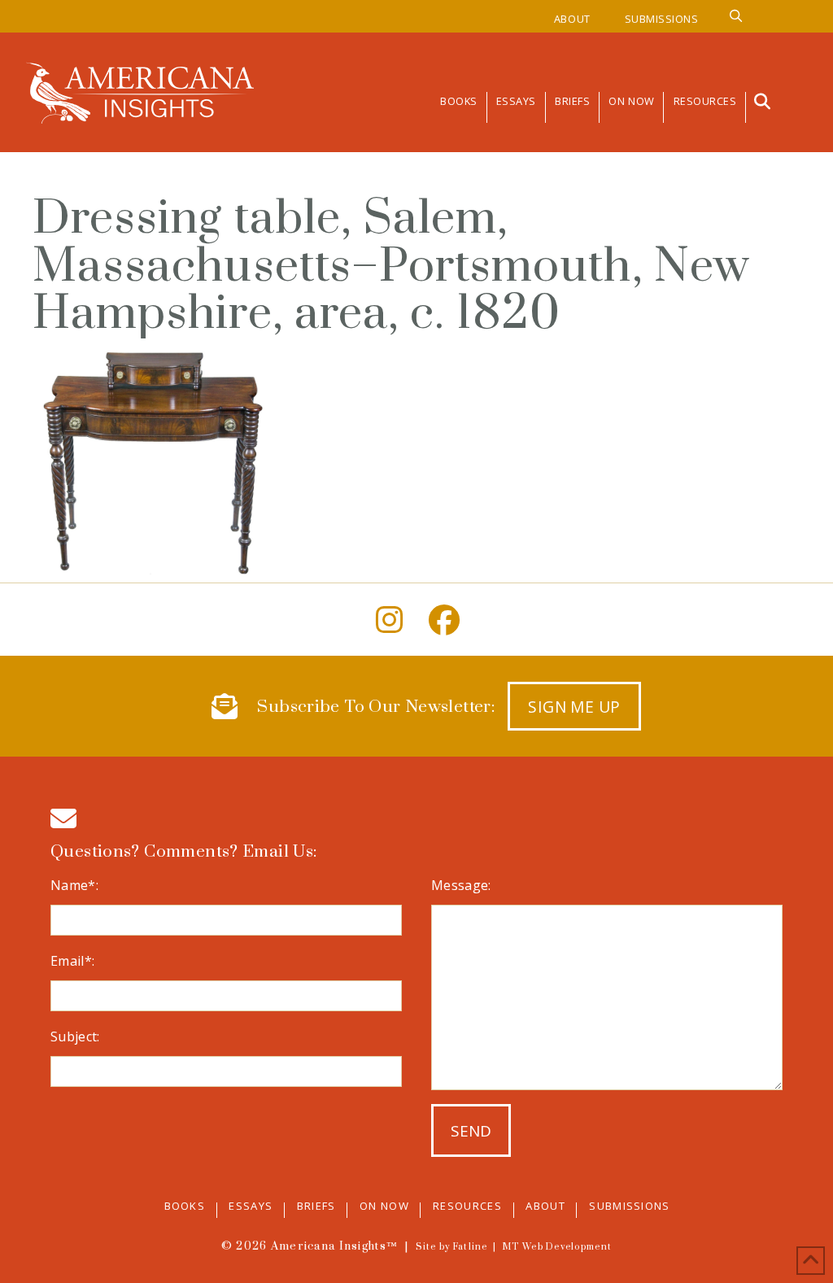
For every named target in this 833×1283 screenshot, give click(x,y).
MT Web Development (557, 1247)
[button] (760, 101)
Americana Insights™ (334, 1246)
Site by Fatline (452, 1247)
